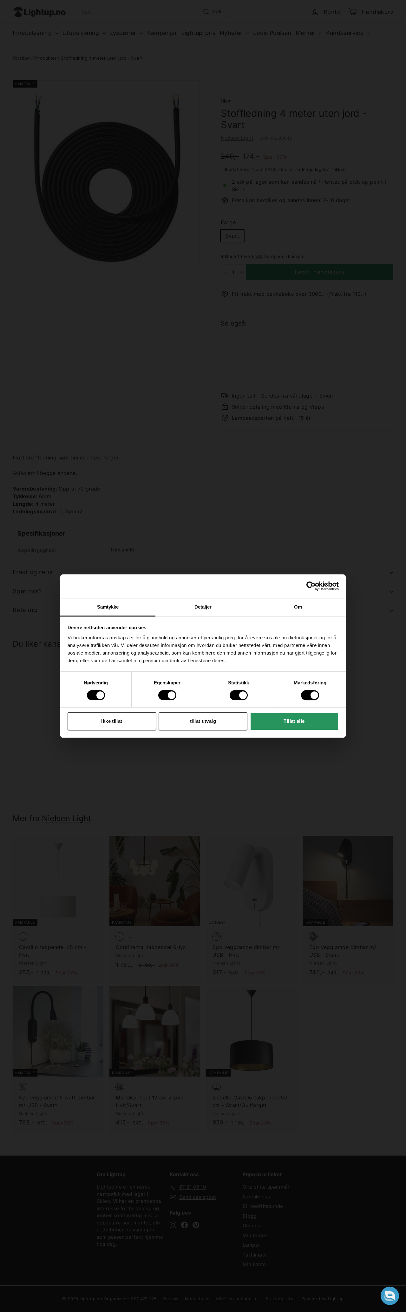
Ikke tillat (111, 721)
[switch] (167, 695)
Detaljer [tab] (203, 607)
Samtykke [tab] (108, 607)
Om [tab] (298, 607)
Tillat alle (294, 721)
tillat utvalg (203, 721)
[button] (390, 1296)
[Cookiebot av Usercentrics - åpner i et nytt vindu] (311, 586)
